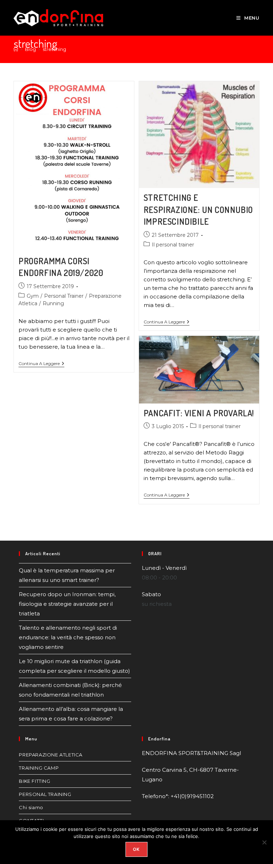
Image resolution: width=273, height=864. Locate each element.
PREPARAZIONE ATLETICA (50, 755)
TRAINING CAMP (39, 768)
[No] (264, 842)
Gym (33, 296)
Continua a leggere (41, 363)
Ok (136, 849)
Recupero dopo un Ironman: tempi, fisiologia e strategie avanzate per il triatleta (67, 604)
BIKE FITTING (34, 781)
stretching (54, 49)
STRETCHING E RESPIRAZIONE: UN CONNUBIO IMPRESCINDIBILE (198, 209)
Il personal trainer (173, 244)
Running (53, 303)
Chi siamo (31, 807)
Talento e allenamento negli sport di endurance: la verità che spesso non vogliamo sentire (68, 637)
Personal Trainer (64, 296)
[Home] (16, 49)
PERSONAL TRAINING (45, 794)
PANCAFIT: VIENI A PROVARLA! (199, 412)
